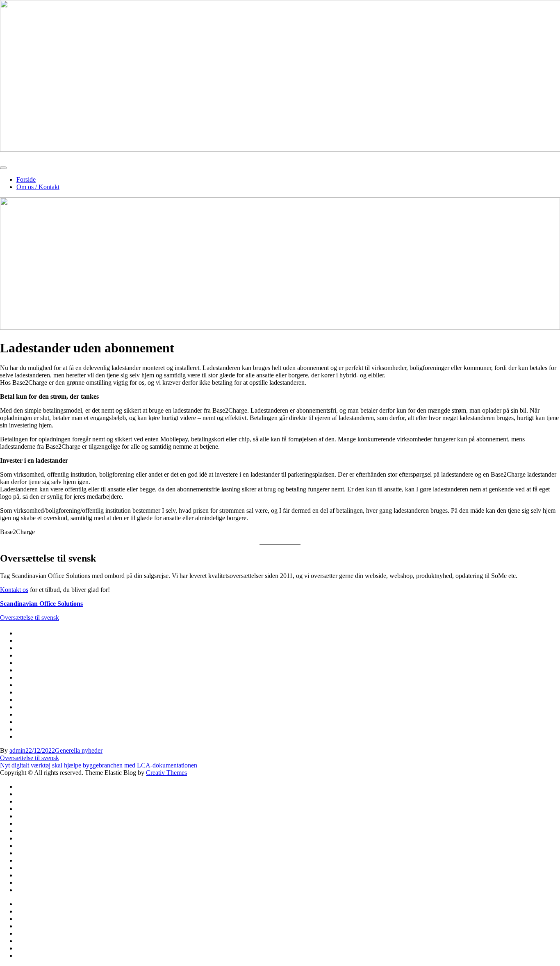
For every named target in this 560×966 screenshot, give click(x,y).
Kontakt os (14, 589)
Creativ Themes (166, 772)
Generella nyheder (78, 750)
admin (17, 750)
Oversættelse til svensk (29, 617)
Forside (26, 179)
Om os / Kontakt (37, 186)
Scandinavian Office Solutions (41, 603)
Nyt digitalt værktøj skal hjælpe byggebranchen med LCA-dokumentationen (98, 765)
